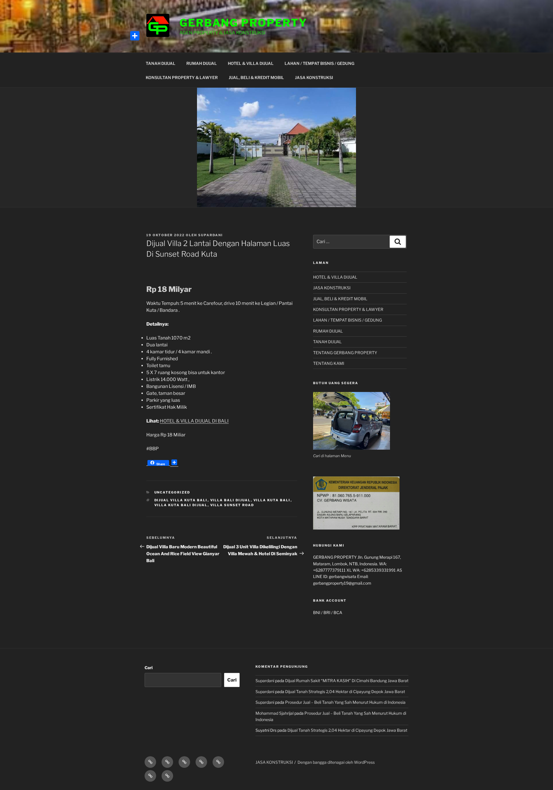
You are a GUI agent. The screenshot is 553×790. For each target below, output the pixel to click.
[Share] (135, 36)
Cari (149, 667)
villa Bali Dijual (230, 500)
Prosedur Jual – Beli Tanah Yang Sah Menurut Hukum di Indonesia (345, 702)
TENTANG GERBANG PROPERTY (345, 352)
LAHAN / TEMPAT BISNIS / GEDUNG (319, 63)
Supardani (210, 235)
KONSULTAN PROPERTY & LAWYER (182, 77)
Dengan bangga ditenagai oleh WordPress (336, 762)
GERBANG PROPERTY (243, 22)
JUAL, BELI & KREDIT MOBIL (256, 77)
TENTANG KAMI (328, 363)
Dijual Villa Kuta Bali (181, 500)
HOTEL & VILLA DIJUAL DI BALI (194, 421)
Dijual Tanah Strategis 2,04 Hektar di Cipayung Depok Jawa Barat (345, 691)
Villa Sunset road (232, 505)
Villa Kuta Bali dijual (181, 505)
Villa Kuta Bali (272, 500)
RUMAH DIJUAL (201, 63)
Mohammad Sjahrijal (274, 713)
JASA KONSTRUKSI (314, 77)
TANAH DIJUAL (160, 63)
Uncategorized (172, 492)
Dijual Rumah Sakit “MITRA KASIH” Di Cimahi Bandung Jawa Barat (346, 680)
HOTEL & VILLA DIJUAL (251, 63)
